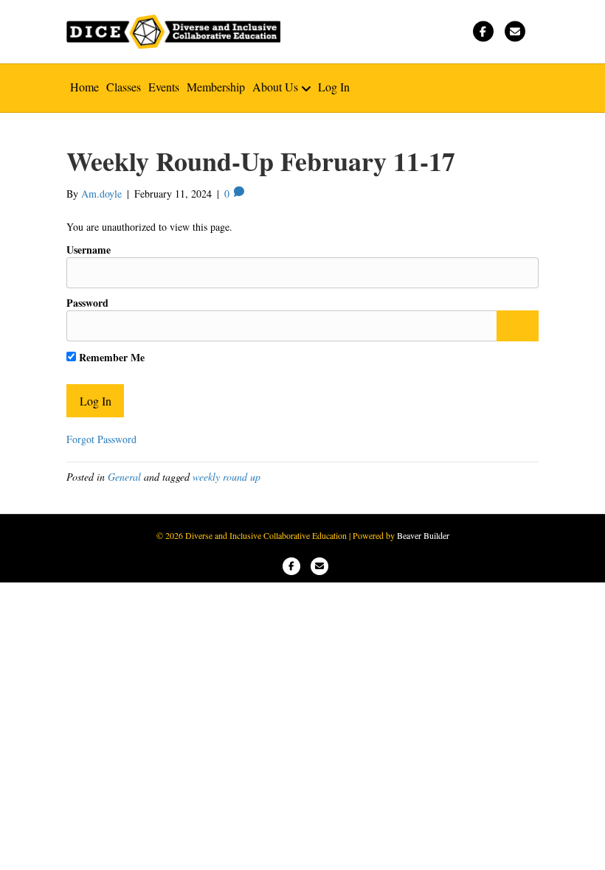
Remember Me (110, 357)
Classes (123, 86)
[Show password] (518, 325)
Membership (216, 86)
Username (88, 249)
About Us (275, 86)
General (124, 477)
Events (163, 86)
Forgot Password (101, 439)
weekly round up (226, 477)
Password (87, 302)
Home (84, 86)
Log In (334, 86)
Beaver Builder (423, 535)
